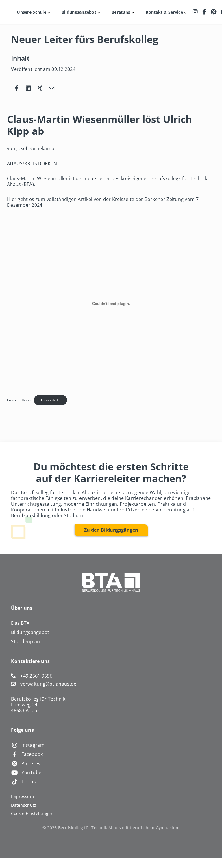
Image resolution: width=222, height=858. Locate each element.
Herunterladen (50, 400)
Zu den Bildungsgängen (111, 530)
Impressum (22, 796)
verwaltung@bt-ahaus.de (48, 684)
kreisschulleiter (19, 400)
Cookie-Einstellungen (32, 813)
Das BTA (20, 623)
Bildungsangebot (30, 632)
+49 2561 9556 (36, 676)
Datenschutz (23, 805)
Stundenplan (25, 641)
